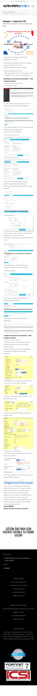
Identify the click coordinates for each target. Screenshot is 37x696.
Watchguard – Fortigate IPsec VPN (14, 21)
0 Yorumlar (14, 23)
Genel (20, 23)
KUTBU (7, 568)
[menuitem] (28, 6)
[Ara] (28, 6)
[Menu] (32, 6)
